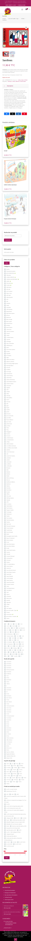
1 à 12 (7, 626)
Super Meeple (9, 576)
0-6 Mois (21, 765)
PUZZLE (8, 285)
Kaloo (7, 427)
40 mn (7, 732)
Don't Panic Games (10, 349)
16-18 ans (16, 779)
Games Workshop (10, 379)
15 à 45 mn (8, 720)
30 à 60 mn (8, 730)
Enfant (22, 18)
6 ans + (20, 775)
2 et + (19, 626)
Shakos (8, 562)
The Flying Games (10, 588)
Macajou (8, 468)
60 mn (7, 746)
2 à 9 (7, 630)
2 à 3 (14, 628)
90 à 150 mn (9, 701)
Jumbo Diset (9, 423)
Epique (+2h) (9, 758)
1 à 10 (18, 638)
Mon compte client (11, 5)
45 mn (7, 736)
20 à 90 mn (8, 689)
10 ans (22, 779)
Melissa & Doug (9, 478)
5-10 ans (8, 765)
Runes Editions (9, 419)
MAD (7, 470)
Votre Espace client (9, 899)
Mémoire (18, 81)
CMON (7, 335)
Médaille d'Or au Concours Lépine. (14, 824)
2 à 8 (22, 644)
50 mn (7, 677)
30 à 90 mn (8, 667)
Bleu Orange (9, 319)
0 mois (14, 765)
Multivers (8, 484)
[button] (26, 27)
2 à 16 (13, 630)
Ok (15, 939)
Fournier (8, 367)
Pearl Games (9, 508)
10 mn (7, 703)
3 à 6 (7, 650)
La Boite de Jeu (9, 437)
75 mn (7, 699)
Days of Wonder (10, 343)
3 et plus (15, 648)
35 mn (7, 693)
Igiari (7, 405)
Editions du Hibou (10, 359)
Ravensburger (9, 532)
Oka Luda (8, 496)
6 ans (14, 775)
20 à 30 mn (8, 687)
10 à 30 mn (8, 712)
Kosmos (8, 433)
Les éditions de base (11, 445)
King (7, 429)
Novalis (8, 492)
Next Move (8, 490)
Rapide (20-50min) (10, 754)
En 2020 (14, 842)
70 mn (7, 681)
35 (6, 691)
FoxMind (8, 369)
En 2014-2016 (9, 844)
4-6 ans (14, 773)
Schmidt (8, 554)
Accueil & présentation (10, 890)
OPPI (7, 502)
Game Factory (9, 375)
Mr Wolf (5, 150)
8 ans (19, 777)
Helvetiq (8, 395)
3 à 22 (7, 632)
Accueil (4, 18)
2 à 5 (13, 640)
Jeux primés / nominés (11, 616)
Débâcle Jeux (9, 345)
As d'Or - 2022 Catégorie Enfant (13, 832)
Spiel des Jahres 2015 (11, 830)
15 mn (7, 714)
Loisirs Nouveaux (10, 452)
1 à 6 (23, 636)
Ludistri (8, 460)
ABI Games (8, 287)
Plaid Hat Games (10, 520)
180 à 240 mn (9, 740)
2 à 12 (22, 642)
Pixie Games (9, 518)
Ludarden (8, 458)
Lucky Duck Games (10, 456)
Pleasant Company (10, 526)
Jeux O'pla (8, 421)
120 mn (8, 683)
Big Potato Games (10, 313)
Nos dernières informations (11, 895)
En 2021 (8, 842)
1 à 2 (11, 624)
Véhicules (8, 275)
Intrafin (8, 409)
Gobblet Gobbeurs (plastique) (10, 184)
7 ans (7, 777)
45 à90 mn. (8, 673)
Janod (7, 411)
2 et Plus (8, 628)
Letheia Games (9, 443)
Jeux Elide (8, 417)
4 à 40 (19, 654)
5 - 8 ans (8, 775)
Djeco (22, 80)
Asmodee (8, 307)
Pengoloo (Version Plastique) (10, 218)
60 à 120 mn (9, 697)
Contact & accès (8, 897)
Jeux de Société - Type (14, 18)
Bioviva (8, 315)
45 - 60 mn (8, 734)
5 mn (7, 675)
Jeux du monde (9, 415)
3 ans (7, 771)
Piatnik (7, 516)
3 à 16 (23, 630)
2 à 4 (7, 640)
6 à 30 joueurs (9, 634)
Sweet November (10, 582)
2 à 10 (16, 642)
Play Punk (8, 524)
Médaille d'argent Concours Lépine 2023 (15, 822)
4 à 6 (13, 632)
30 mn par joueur (10, 669)
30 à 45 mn (8, 728)
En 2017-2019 (22, 842)
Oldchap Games (10, 498)
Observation (23, 81)
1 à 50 (13, 626)
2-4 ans (14, 769)
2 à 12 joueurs (9, 644)
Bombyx (8, 325)
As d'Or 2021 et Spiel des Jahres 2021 (14, 806)
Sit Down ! (8, 560)
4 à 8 (11, 652)
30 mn (7, 726)
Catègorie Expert (10, 834)
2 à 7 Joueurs (9, 642)
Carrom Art (8, 329)
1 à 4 (21, 624)
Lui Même (8, 464)
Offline (7, 494)
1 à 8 (13, 638)
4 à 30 (13, 654)
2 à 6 (18, 640)
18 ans (7, 783)
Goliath (8, 391)
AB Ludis (8, 289)
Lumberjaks (9, 466)
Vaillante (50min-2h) (10, 756)
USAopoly (8, 596)
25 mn (7, 724)
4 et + (18, 632)
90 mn (7, 750)
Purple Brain (9, 530)
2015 (7, 794)
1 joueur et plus (9, 636)
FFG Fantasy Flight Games (12, 363)
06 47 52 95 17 (9, 2)
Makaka (8, 472)
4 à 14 (17, 634)
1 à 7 (7, 638)
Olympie (8, 500)
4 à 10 (21, 652)
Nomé (7, 826)
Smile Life (8, 568)
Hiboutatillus (9, 397)
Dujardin (8, 353)
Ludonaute (8, 462)
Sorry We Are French (11, 570)
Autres (7, 618)
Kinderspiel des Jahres (11, 836)
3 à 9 (23, 650)
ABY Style (8, 295)
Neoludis (8, 488)
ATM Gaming (9, 309)
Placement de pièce (10, 271)
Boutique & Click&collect (10, 892)
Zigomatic (8, 602)
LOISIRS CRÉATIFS (10, 277)
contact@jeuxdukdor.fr (20, 2)
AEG (7, 299)
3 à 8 (18, 650)
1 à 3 (16, 624)
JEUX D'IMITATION (10, 273)
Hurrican (8, 401)
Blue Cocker (9, 321)
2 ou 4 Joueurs (21, 628)
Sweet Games (9, 580)
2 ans (7, 763)
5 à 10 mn (8, 744)
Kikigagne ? (9, 431)
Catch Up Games (10, 331)
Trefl (7, 592)
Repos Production (10, 538)
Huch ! (7, 399)
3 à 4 (18, 630)
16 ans (19, 781)
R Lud (7, 542)
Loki (7, 454)
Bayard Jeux (9, 311)
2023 (13, 794)
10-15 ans (8, 779)
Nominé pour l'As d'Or (11, 791)
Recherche (7, 240)
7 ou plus (15, 656)
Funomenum (9, 373)
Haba (7, 393)
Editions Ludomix (10, 361)
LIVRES (7, 281)
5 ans (20, 773)
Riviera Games (9, 540)
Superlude (8, 574)
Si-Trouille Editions (10, 564)
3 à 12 (17, 646)
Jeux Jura (8, 413)
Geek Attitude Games (11, 381)
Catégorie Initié (9, 818)
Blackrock (8, 317)
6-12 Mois (8, 767)
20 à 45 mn (8, 665)
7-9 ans (13, 777)
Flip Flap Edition (9, 365)
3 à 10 (11, 646)
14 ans (13, 781)
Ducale (8, 351)
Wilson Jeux (9, 598)
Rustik (7, 548)
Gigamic (8, 387)
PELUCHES (8, 283)
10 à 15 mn (8, 708)
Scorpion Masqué (10, 556)
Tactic (7, 586)
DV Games (8, 355)
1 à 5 (17, 636)
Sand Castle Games (10, 550)
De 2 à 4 (8, 648)
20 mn (7, 722)
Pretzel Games (9, 528)
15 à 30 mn (8, 718)
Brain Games (9, 327)
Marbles (8, 474)
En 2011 (18, 818)
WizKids (8, 600)
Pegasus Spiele (9, 510)
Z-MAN (7, 604)
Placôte (8, 522)
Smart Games (9, 566)
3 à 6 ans (14, 771)
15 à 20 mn (8, 661)
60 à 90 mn (8, 679)
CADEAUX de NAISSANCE (11, 279)
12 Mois (15, 767)
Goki (7, 389)
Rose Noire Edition (10, 546)
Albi (7, 301)
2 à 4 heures (9, 742)
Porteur (8, 612)
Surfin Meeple (9, 578)
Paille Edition (9, 506)
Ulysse (7, 594)
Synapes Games (10, 584)
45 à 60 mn (8, 695)
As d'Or (8, 804)
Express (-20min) (10, 752)
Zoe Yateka (9, 608)
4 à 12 (7, 654)
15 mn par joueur (10, 716)
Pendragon (9, 512)
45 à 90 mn (8, 671)
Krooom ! (8, 435)
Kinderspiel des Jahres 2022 (18, 820)
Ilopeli (7, 407)
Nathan (8, 486)
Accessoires (9, 614)
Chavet (8, 333)
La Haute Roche (10, 439)
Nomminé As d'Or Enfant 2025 (13, 828)
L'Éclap (7, 441)
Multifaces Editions (10, 482)
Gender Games (9, 383)
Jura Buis (8, 425)
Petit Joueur (9, 514)
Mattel (7, 476)
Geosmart (8, 385)
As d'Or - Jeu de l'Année (11, 789)
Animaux (10, 81)
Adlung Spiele (9, 297)
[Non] (29, 936)
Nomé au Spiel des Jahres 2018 (19, 826)
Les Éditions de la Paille (11, 447)
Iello (7, 403)
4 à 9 (16, 652)
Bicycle (7, 269)
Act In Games (9, 291)
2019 (20, 830)
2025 (18, 794)
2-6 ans (20, 769)
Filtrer (6, 263)
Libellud (8, 450)
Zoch (7, 606)
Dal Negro (8, 341)
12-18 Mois (22, 767)
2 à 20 (17, 644)
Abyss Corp (9, 293)
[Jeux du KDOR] (8, 11)
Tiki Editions (9, 590)
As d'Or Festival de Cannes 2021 (13, 808)
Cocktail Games (9, 337)
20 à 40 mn (8, 663)
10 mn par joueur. (10, 705)
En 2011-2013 (18, 844)
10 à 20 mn (8, 710)
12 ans (7, 781)
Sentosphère (9, 558)
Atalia (7, 305)
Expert (7, 820)
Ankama (8, 303)
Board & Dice (9, 323)
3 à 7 (13, 650)
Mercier (8, 480)
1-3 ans (8, 769)
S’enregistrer (21, 5)
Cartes (19, 80)
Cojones (8, 339)
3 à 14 (22, 646)
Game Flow (8, 377)
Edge (7, 357)
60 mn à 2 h (9, 748)
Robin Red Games (10, 544)
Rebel (7, 534)
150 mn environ (9, 738)
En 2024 (24, 818)
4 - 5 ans (8, 773)
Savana (8, 552)
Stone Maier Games (10, 572)
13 (12, 763)
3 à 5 (21, 648)
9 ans (25, 777)
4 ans (20, 771)
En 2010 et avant (10, 846)
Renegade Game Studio (11, 536)
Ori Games (8, 504)
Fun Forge (8, 371)
